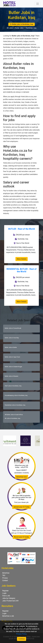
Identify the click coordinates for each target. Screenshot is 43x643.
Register (5, 591)
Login (4, 593)
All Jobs (10, 28)
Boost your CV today (21, 537)
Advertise (5, 573)
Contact (5, 580)
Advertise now (21, 477)
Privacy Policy (21, 634)
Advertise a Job (8, 616)
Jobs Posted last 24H (10, 601)
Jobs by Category (8, 598)
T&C (3, 575)
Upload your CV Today (22, 507)
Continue (21, 639)
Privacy (5, 578)
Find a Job (6, 596)
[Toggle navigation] (37, 4)
